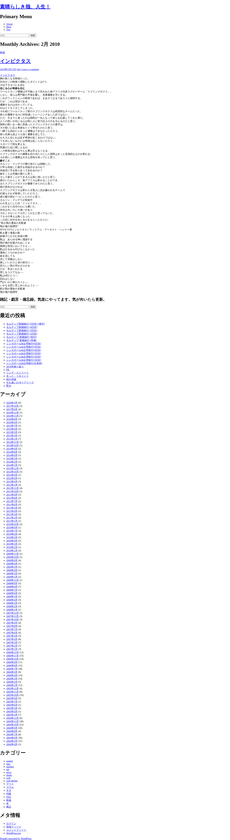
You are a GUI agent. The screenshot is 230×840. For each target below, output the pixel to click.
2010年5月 (12, 537)
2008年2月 (12, 606)
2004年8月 (12, 731)
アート (10, 783)
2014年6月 (12, 455)
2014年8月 (12, 452)
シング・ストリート (17, 372)
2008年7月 (12, 590)
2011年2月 (12, 517)
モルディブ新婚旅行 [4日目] (21, 327)
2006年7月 (12, 668)
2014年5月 (12, 458)
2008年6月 (12, 593)
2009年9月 (12, 560)
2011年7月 (12, 501)
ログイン (11, 823)
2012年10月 (12, 471)
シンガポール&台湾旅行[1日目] (23, 360)
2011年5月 (12, 508)
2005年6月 (12, 705)
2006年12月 (12, 652)
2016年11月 (12, 416)
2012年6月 (12, 478)
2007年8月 (12, 626)
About (9, 24)
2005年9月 (12, 698)
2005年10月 (12, 695)
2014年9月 (12, 448)
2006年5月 (12, 672)
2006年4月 (12, 675)
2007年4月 (12, 639)
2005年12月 (12, 688)
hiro (19, 69)
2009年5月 (12, 567)
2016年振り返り (15, 366)
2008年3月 (12, 603)
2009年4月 (12, 570)
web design (12, 780)
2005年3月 (12, 714)
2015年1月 (12, 439)
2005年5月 (12, 708)
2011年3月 (12, 514)
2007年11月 (12, 616)
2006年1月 (12, 685)
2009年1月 (12, 576)
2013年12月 (12, 468)
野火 (8, 385)
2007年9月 (12, 622)
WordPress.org (13, 833)
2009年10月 (12, 557)
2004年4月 (12, 744)
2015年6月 (12, 429)
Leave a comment (30, 69)
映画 (2, 52)
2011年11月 (12, 488)
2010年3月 (12, 544)
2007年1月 (12, 649)
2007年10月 (12, 619)
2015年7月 (12, 425)
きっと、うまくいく (17, 376)
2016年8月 (12, 419)
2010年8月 (12, 527)
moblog (10, 766)
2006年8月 (12, 665)
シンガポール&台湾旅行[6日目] (23, 343)
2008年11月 (12, 580)
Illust (8, 26)
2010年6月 (12, 534)
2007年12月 (12, 613)
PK (8, 369)
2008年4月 (12, 599)
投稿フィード (13, 826)
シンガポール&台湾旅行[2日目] (23, 356)
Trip (8, 29)
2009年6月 (12, 563)
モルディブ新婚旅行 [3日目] (21, 330)
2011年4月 (12, 511)
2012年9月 (12, 475)
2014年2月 (12, 462)
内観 (8, 793)
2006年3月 (12, 678)
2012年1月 (12, 485)
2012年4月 (12, 481)
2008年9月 (12, 583)
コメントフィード (16, 830)
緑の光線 (11, 379)
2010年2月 (12, 547)
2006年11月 (12, 655)
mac (8, 764)
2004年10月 (12, 724)
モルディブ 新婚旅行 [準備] (21, 340)
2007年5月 (12, 636)
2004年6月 (12, 737)
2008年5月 (12, 596)
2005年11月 (12, 691)
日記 (8, 797)
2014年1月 (12, 465)
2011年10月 (12, 491)
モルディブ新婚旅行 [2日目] (21, 333)
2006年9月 (12, 662)
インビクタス (15, 61)
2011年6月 (12, 504)
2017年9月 (12, 409)
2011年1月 (12, 521)
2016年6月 (12, 422)
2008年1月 (12, 609)
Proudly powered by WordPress (15, 838)
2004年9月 (12, 728)
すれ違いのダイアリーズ (20, 382)
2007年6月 (12, 632)
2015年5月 (12, 432)
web (8, 778)
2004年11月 (12, 721)
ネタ (8, 790)
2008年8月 (12, 586)
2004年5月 (12, 741)
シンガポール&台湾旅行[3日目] (23, 353)
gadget (9, 761)
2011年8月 (12, 498)
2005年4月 (12, 711)
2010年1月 (12, 550)
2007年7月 (12, 629)
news (8, 772)
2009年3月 (12, 573)
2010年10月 (12, 524)
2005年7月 (12, 701)
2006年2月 (12, 682)
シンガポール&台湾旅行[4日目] (23, 350)
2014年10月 (12, 445)
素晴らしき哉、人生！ (25, 6)
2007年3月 (12, 642)
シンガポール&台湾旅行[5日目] (23, 347)
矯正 (8, 806)
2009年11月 (12, 553)
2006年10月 (12, 659)
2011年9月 (12, 494)
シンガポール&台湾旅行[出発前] (24, 363)
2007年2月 (12, 645)
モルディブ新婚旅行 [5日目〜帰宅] (25, 324)
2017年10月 (12, 406)
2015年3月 (12, 435)
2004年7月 (12, 734)
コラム (10, 787)
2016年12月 (12, 412)
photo (9, 775)
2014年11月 (12, 442)
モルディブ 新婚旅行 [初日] (21, 337)
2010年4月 (12, 540)
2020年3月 (12, 402)
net (7, 769)
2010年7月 (12, 530)
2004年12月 (12, 718)
